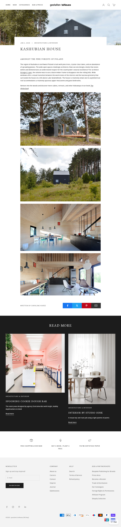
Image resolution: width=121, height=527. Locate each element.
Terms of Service (75, 475)
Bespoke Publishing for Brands (103, 471)
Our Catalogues (98, 487)
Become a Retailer (99, 479)
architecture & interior (46, 43)
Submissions (54, 491)
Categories (24, 5)
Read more (10, 414)
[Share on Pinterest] (86, 305)
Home (8, 5)
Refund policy (74, 479)
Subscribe (14, 485)
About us (53, 471)
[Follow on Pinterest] (19, 507)
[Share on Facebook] (67, 305)
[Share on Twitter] (77, 305)
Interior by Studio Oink (85, 413)
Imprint (53, 483)
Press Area (96, 475)
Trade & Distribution (99, 483)
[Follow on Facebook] (7, 507)
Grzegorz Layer (26, 73)
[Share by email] (96, 305)
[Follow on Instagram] (13, 507)
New (15, 5)
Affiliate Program (98, 495)
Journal (53, 487)
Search (72, 471)
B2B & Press (37, 5)
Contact (53, 479)
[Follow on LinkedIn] (25, 507)
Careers (53, 475)
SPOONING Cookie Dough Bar (26, 401)
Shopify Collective (99, 499)
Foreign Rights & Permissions (103, 491)
